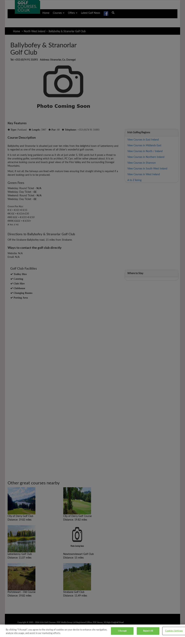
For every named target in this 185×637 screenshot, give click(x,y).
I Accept (122, 631)
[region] (92, 631)
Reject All (148, 631)
